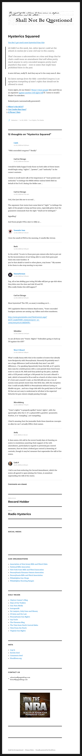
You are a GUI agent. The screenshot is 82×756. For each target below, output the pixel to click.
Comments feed (16, 656)
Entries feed (15, 653)
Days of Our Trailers (18, 603)
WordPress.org (16, 658)
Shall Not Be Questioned (15, 750)
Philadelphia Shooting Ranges (22, 581)
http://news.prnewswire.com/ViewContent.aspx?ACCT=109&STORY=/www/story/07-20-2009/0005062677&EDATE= (27, 320)
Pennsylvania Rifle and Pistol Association (26, 575)
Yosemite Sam (19, 230)
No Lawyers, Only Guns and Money (24, 611)
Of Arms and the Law (18, 614)
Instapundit (15, 608)
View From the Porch (18, 628)
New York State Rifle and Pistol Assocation (27, 570)
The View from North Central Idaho (24, 625)
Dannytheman (19, 274)
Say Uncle (14, 620)
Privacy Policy (29, 750)
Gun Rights (32, 120)
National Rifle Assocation (20, 567)
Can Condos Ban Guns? (17, 109)
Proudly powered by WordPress (45, 750)
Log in (12, 650)
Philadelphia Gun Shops (19, 578)
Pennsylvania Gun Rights (20, 617)
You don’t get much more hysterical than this (26, 43)
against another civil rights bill (31, 93)
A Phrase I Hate (14, 112)
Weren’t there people (39, 90)
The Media (40, 120)
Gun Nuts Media (16, 606)
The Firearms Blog (17, 622)
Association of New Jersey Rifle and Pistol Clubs (29, 564)
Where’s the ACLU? (16, 107)
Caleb (16, 143)
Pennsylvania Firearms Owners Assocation (27, 572)
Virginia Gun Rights (18, 631)
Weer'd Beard (19, 350)
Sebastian (14, 120)
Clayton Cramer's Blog (19, 600)
